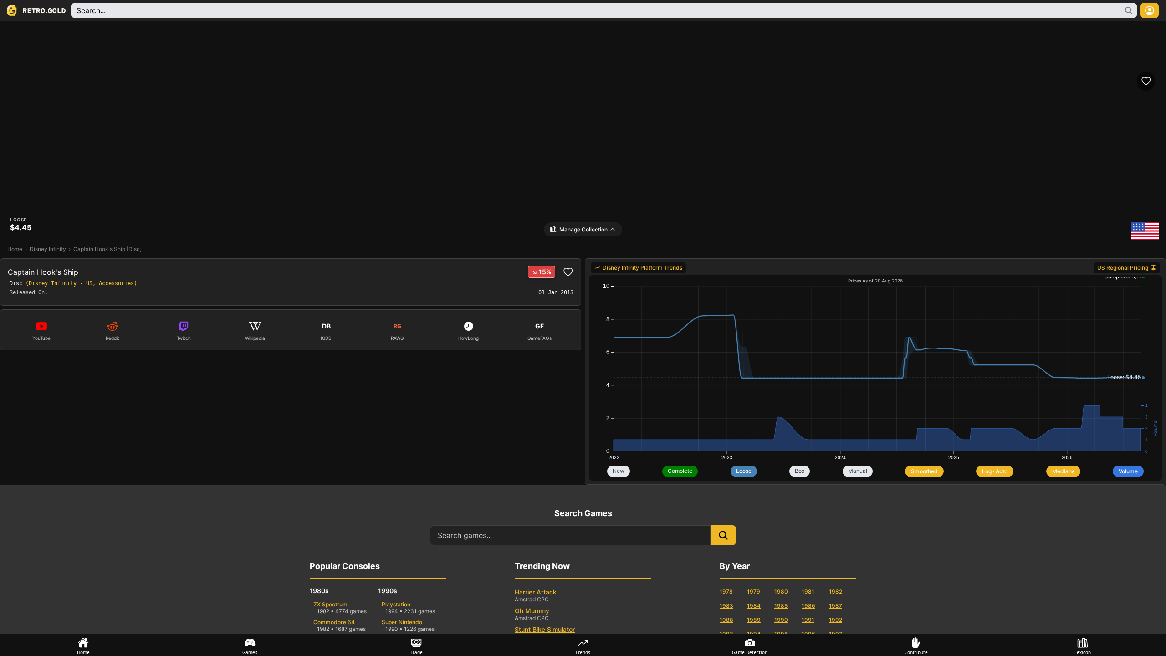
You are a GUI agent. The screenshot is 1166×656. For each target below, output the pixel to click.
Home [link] (14, 249)
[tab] (83, 645)
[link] (638, 267)
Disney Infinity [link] (48, 249)
